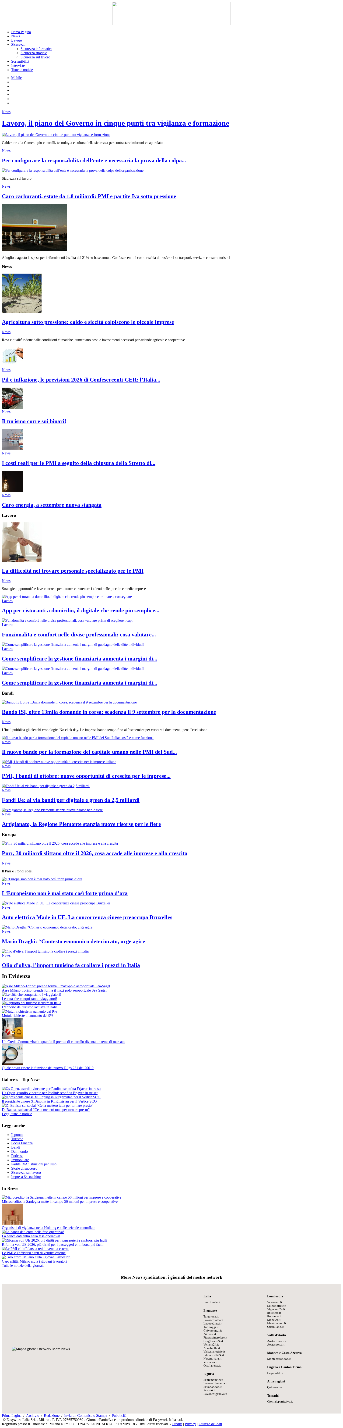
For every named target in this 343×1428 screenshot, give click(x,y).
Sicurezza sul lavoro (35, 57)
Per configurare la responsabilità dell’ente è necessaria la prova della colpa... (94, 160)
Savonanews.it (212, 1387)
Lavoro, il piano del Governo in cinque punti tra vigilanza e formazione (115, 123)
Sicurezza (18, 44)
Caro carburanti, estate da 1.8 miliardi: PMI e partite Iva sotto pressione (89, 196)
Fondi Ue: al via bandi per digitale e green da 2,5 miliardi (71, 800)
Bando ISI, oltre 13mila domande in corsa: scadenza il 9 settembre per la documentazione (109, 712)
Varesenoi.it (274, 1302)
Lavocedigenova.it (215, 1394)
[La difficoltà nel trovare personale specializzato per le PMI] (22, 561)
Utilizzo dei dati (210, 1424)
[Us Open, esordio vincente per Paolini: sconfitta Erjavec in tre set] (51, 1089)
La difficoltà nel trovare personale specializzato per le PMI (73, 571)
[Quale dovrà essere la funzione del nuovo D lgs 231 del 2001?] (12, 1064)
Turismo (17, 1139)
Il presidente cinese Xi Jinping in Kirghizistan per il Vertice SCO (49, 1101)
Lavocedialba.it (213, 1320)
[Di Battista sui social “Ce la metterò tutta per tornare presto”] (47, 1105)
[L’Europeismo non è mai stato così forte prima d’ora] (42, 879)
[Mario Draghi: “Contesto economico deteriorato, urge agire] (47, 927)
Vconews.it (210, 1362)
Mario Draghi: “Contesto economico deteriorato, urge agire (73, 941)
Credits (177, 1424)
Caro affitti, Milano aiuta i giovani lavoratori (34, 1261)
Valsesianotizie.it (214, 1351)
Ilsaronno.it (274, 1316)
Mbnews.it (273, 1319)
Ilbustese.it (274, 1312)
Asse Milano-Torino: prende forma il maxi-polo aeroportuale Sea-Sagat (54, 990)
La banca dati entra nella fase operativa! (31, 1236)
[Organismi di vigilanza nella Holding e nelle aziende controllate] (12, 1223)
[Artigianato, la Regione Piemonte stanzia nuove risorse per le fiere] (52, 810)
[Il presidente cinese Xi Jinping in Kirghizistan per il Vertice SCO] (51, 1097)
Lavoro (16, 40)
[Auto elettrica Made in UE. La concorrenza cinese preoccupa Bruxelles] (56, 903)
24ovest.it (209, 1334)
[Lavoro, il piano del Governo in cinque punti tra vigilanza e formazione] (56, 135)
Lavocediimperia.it (215, 1383)
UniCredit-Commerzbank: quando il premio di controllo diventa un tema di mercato (63, 1042)
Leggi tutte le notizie (17, 1114)
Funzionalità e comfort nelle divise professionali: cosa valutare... (79, 635)
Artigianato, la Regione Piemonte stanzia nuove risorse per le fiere (81, 824)
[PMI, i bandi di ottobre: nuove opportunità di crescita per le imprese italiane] (59, 762)
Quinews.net (275, 1387)
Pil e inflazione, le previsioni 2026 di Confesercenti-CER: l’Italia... (81, 380)
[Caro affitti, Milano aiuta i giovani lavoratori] (36, 1257)
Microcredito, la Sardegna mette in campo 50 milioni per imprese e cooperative (60, 1201)
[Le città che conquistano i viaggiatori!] (31, 994)
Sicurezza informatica (36, 49)
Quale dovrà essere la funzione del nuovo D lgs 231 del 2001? (48, 1068)
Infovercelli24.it (213, 1355)
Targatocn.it (211, 1316)
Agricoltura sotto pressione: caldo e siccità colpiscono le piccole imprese (88, 322)
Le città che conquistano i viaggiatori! (29, 999)
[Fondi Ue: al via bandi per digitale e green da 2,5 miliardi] (46, 786)
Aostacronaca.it (277, 1341)
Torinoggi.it (211, 1327)
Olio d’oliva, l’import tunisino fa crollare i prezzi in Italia (71, 965)
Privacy (190, 1424)
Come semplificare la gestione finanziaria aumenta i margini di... (79, 659)
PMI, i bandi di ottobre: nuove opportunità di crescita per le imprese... (86, 776)
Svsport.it (209, 1390)
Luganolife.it (275, 1373)
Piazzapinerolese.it (215, 1337)
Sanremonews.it (213, 1380)
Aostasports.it (275, 1344)
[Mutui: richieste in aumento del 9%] (29, 1011)
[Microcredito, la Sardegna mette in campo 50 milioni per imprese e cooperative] (61, 1197)
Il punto (17, 1135)
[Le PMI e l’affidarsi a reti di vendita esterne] (35, 1249)
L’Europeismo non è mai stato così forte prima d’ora (65, 893)
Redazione (52, 1415)
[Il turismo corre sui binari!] (12, 407)
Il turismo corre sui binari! (34, 421)
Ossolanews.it (212, 1365)
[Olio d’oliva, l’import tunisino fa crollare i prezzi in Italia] (45, 951)
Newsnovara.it (212, 1358)
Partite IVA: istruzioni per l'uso (33, 1164)
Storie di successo (24, 1168)
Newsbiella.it (211, 1348)
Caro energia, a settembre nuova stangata (52, 505)
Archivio (32, 1415)
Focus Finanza (22, 1143)
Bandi (15, 1147)
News (15, 36)
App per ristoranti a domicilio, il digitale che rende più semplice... (80, 610)
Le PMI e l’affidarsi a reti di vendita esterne (34, 1253)
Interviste (18, 66)
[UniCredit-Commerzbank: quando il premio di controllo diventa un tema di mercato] (12, 1037)
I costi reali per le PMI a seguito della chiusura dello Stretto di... (78, 463)
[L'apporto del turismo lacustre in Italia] (31, 1003)
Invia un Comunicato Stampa (85, 1415)
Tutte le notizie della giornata (23, 1265)
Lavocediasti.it (212, 1323)
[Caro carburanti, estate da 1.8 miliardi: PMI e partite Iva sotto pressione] (34, 250)
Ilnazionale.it (211, 1302)
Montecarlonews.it (279, 1358)
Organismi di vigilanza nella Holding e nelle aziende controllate (48, 1228)
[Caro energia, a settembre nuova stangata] (12, 491)
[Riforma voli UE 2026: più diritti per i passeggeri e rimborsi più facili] (54, 1240)
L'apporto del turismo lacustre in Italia (29, 1007)
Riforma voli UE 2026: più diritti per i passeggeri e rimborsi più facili (52, 1244)
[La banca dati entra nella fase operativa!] (33, 1232)
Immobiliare (20, 1160)
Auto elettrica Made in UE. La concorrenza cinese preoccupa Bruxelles (87, 917)
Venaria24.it (211, 1344)
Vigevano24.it (276, 1309)
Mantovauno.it (276, 1323)
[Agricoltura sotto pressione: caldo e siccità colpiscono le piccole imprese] (22, 312)
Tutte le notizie (22, 70)
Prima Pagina (21, 32)
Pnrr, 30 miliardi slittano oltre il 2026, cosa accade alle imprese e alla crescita (94, 853)
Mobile (16, 78)
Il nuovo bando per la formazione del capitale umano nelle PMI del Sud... (89, 752)
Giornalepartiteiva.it (280, 1401)
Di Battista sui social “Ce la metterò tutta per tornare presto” (46, 1110)
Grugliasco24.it (213, 1341)
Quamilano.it (275, 1326)
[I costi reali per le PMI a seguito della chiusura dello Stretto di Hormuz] (12, 449)
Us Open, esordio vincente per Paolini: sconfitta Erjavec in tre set (50, 1093)
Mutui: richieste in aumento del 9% (27, 1015)
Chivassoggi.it (212, 1330)
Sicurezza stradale (34, 53)
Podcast (17, 1156)
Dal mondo (19, 1151)
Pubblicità (119, 1415)
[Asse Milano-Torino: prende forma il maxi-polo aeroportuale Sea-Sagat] (56, 986)
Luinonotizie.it (276, 1305)
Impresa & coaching (26, 1177)
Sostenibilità (20, 61)
